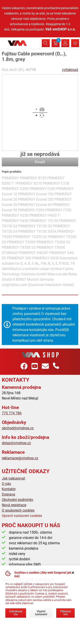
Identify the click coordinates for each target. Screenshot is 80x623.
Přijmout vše (65, 613)
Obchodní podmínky (17, 500)
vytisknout (70, 70)
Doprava (8, 494)
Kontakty (9, 489)
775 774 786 (12, 413)
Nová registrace (14, 505)
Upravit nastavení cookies (22, 516)
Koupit (40, 162)
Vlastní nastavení (41, 613)
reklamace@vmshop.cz (20, 458)
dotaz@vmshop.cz (16, 443)
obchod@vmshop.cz (18, 428)
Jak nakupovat (13, 478)
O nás (6, 484)
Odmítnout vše (15, 613)
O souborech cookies (18, 510)
